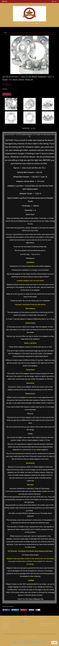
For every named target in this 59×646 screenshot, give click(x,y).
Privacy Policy (5, 623)
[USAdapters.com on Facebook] (22, 622)
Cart (55, 1)
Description (25, 128)
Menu (5, 1)
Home (5, 32)
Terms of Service (6, 621)
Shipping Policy (5, 626)
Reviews (33, 128)
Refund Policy (5, 628)
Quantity (5, 89)
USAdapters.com (34, 637)
